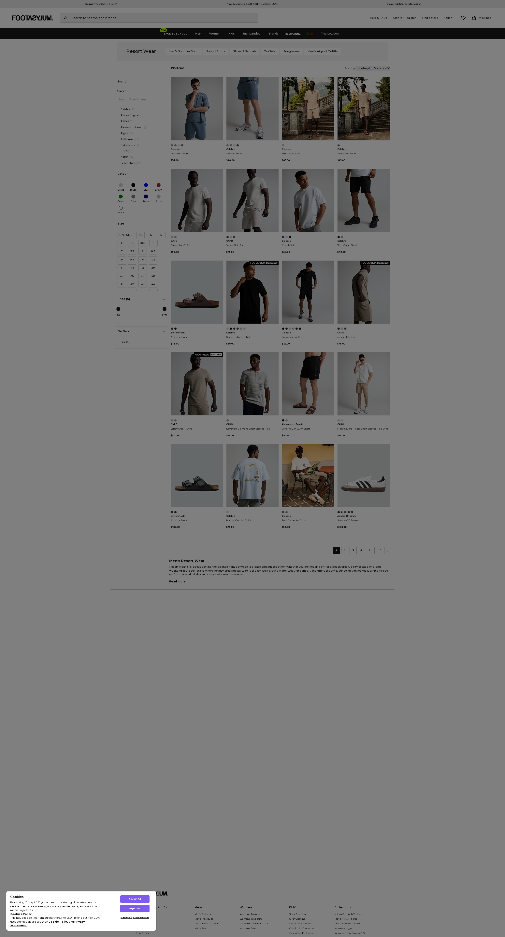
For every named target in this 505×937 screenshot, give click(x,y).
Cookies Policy (21, 913)
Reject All (134, 908)
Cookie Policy (58, 921)
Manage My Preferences (135, 917)
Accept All (135, 899)
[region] (81, 911)
